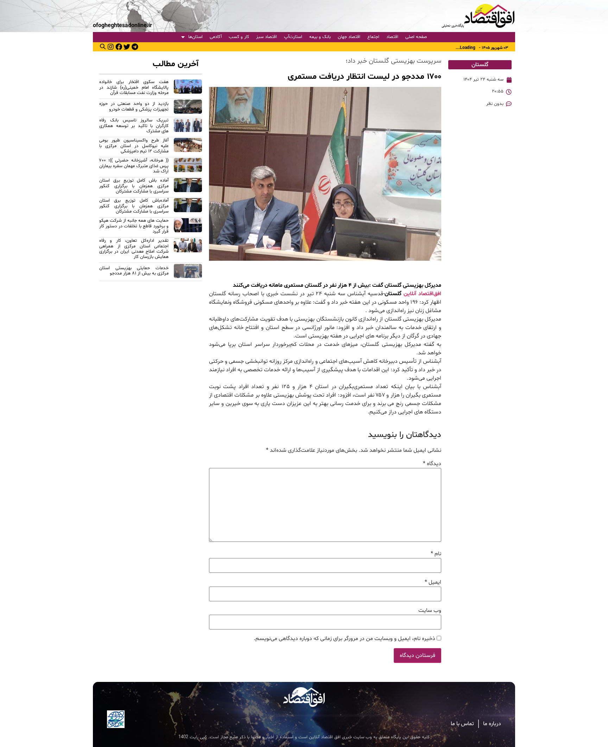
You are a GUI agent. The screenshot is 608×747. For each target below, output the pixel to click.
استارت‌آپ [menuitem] (293, 37)
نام (436, 554)
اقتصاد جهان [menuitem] (349, 37)
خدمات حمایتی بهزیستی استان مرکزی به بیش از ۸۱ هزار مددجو (134, 271)
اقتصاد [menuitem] (392, 37)
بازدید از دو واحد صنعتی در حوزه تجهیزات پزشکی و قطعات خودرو (134, 106)
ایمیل (433, 582)
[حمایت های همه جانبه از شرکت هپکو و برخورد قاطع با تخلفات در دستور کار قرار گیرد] (188, 227)
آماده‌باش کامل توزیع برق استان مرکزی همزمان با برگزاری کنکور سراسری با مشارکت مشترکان (134, 206)
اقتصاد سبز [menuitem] (266, 37)
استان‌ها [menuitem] (195, 37)
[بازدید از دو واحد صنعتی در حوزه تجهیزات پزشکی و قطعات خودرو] (188, 108)
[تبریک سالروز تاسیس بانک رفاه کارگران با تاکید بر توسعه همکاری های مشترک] (188, 127)
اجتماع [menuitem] (373, 37)
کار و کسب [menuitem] (239, 37)
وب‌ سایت (429, 610)
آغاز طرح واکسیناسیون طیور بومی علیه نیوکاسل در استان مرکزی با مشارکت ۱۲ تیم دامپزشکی (134, 145)
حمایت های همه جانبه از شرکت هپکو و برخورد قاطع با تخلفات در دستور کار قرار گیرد (134, 226)
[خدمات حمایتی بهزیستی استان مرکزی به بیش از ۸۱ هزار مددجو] (188, 272)
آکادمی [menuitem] (216, 37)
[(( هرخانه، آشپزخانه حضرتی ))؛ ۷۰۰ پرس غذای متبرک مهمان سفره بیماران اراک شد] (188, 167)
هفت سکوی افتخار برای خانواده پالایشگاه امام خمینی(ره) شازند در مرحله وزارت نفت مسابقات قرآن (134, 87)
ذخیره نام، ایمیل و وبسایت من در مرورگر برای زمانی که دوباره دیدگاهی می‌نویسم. (344, 638)
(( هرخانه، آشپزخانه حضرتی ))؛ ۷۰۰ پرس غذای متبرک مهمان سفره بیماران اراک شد (134, 166)
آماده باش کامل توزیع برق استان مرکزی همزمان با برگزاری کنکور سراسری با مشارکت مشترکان (134, 186)
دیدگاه (432, 464)
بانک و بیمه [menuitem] (320, 37)
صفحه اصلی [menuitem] (416, 37)
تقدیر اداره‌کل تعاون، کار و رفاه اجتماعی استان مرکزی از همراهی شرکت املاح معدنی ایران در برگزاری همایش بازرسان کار (134, 249)
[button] (103, 46)
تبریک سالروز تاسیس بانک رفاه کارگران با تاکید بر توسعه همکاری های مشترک (134, 125)
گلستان (479, 65)
